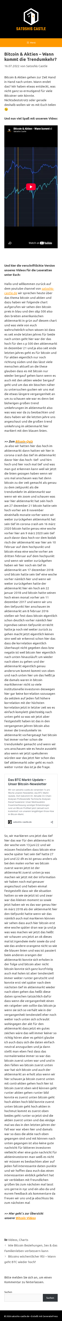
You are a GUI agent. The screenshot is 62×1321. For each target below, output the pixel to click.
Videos (12, 1239)
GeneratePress (50, 1316)
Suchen (8, 1292)
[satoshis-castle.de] (31, 19)
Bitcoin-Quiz (24, 441)
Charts (23, 1239)
